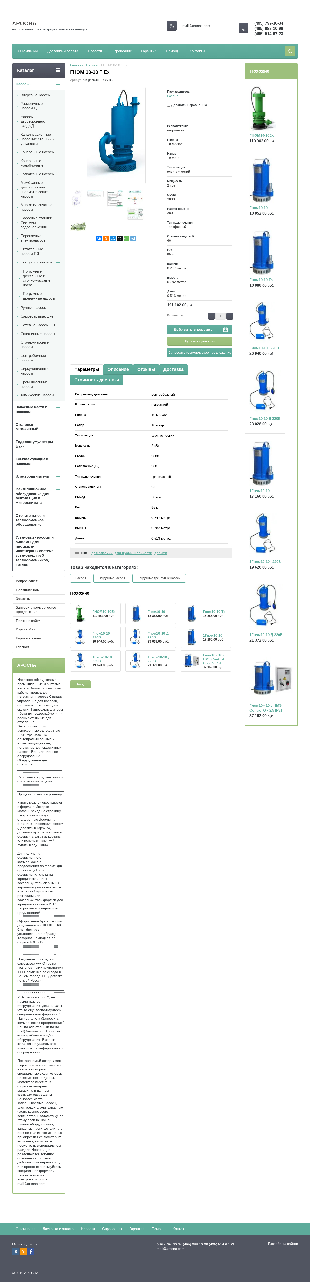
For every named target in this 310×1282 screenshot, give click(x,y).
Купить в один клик (200, 341)
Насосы (92, 65)
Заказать (23, 598)
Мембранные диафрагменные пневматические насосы (34, 189)
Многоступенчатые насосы (36, 207)
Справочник (122, 51)
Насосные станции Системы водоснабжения (36, 222)
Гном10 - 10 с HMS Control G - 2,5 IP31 (214, 659)
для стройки (102, 553)
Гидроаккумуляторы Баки (34, 444)
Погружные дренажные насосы (159, 578)
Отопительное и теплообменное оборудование (30, 520)
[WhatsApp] (126, 238)
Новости (95, 51)
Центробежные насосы (33, 357)
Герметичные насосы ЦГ (32, 105)
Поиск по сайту (28, 620)
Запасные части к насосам (31, 409)
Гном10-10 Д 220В (265, 418)
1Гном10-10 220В (265, 562)
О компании (28, 51)
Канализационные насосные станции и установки (37, 139)
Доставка (173, 369)
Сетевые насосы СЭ (38, 325)
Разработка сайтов (283, 1243)
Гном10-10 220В (264, 348)
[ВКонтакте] (99, 238)
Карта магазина (28, 638)
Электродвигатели (32, 476)
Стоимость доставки (96, 379)
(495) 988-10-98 (268, 28)
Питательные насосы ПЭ (32, 251)
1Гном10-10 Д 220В (266, 635)
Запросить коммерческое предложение (200, 352)
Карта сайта (25, 629)
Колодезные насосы (37, 174)
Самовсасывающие (37, 316)
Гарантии (148, 51)
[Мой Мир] (113, 238)
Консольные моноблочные (32, 163)
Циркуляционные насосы (35, 371)
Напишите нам (27, 590)
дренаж (160, 553)
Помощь (173, 51)
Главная (76, 65)
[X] (120, 238)
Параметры (86, 369)
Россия (172, 96)
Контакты (197, 51)
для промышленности (133, 553)
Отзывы (146, 369)
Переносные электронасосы (33, 238)
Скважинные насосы (38, 334)
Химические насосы (37, 395)
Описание (118, 369)
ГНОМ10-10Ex (104, 612)
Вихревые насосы (36, 95)
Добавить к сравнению (188, 105)
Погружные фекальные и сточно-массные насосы (36, 278)
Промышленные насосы (34, 384)
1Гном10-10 (212, 635)
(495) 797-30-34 (268, 23)
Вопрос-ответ (26, 581)
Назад (80, 684)
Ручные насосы (34, 308)
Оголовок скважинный (27, 426)
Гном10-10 (156, 612)
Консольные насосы (37, 152)
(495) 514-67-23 (268, 33)
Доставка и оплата (62, 51)
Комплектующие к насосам (32, 461)
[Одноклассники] (106, 238)
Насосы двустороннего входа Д (33, 121)
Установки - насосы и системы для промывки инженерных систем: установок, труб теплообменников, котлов (35, 551)
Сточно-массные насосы (35, 344)
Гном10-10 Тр (214, 612)
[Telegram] (133, 238)
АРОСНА (24, 23)
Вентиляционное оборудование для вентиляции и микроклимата (32, 496)
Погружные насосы (112, 578)
